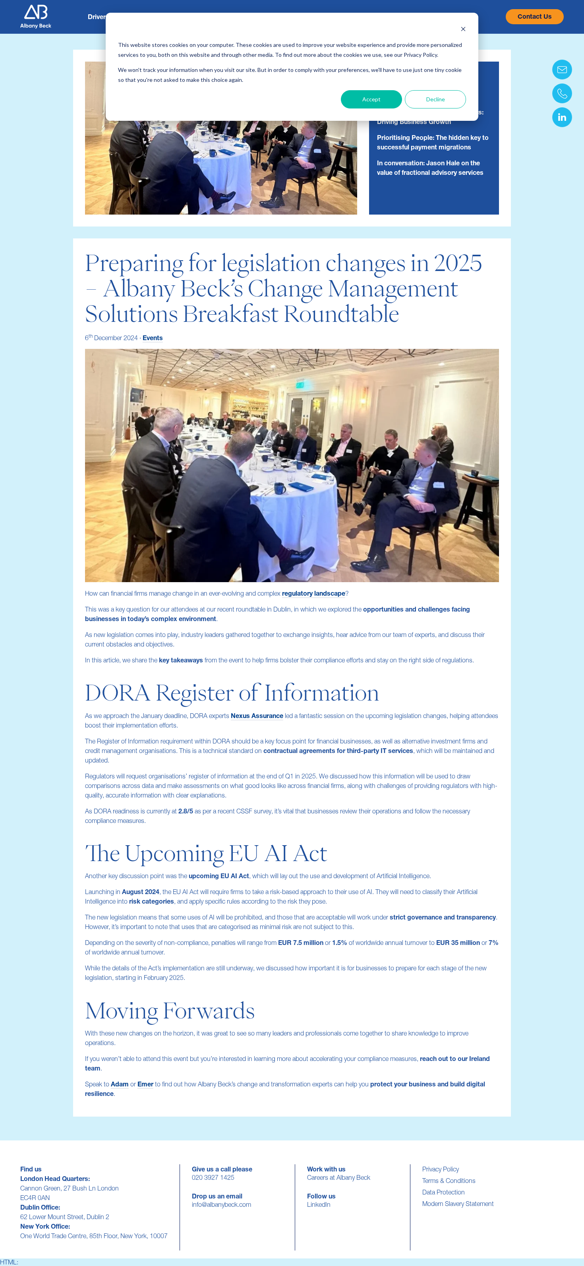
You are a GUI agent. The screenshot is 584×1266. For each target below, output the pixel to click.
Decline (435, 99)
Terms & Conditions (449, 1181)
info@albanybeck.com (221, 1204)
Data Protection (443, 1192)
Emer (145, 1084)
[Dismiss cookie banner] (463, 30)
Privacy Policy (440, 1169)
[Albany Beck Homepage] (35, 17)
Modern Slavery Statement (458, 1204)
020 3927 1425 (213, 1177)
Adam (120, 1084)
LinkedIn (319, 1204)
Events (153, 338)
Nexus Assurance (257, 716)
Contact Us (535, 16)
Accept (371, 99)
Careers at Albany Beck (338, 1177)
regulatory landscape (313, 593)
